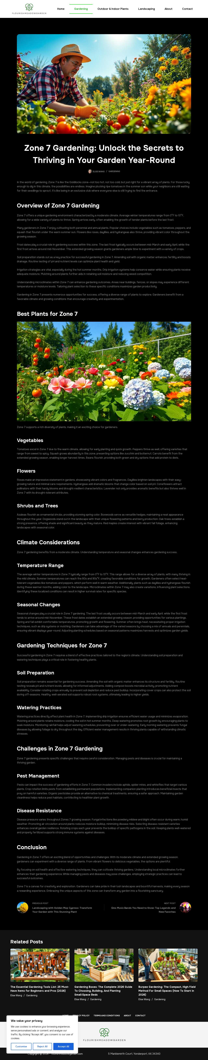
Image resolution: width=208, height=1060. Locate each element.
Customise (21, 1046)
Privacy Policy (81, 1015)
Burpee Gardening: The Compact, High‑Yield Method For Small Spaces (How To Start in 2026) (166, 990)
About (168, 9)
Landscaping (146, 9)
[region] (42, 1034)
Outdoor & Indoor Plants (113, 9)
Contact (187, 9)
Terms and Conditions (107, 1015)
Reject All (42, 1046)
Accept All (63, 1046)
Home (61, 9)
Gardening (81, 9)
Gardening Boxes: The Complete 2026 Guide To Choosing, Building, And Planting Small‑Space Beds (103, 990)
